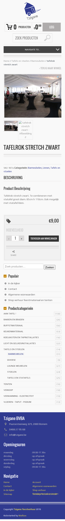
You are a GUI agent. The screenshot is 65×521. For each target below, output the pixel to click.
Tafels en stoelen (20, 61)
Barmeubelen (38, 61)
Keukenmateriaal (13, 331)
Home (7, 61)
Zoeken (49, 267)
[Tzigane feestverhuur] (32, 11)
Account (36, 482)
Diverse (11, 360)
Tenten (8, 384)
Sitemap (8, 494)
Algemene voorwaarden (21, 294)
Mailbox (22, 515)
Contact (12, 288)
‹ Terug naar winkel (50, 68)
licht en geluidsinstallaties (20, 343)
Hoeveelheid (14, 230)
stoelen (11, 372)
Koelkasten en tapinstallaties (21, 337)
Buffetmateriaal (13, 325)
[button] (58, 77)
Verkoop (8, 390)
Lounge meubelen (17, 366)
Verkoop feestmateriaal (44, 494)
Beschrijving (13, 177)
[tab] (15, 177)
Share (13, 255)
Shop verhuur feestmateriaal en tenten (30, 300)
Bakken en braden (14, 319)
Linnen (46, 167)
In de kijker (14, 283)
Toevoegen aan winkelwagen (44, 238)
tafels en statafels (18, 378)
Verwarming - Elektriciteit (19, 396)
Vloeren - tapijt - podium (17, 402)
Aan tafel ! (10, 313)
